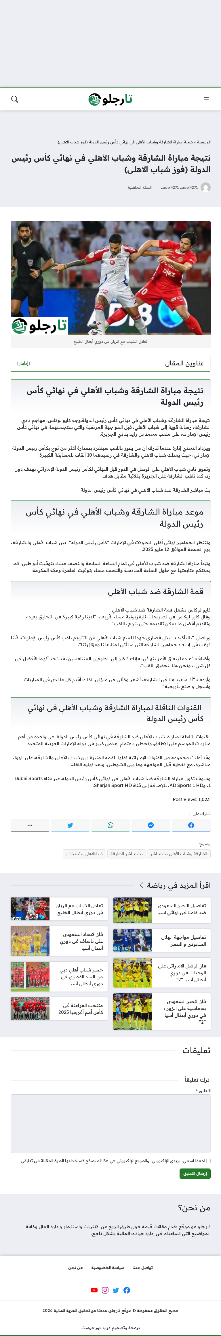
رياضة (156, 885)
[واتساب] (110, 825)
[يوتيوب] (94, 1290)
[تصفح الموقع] (206, 99)
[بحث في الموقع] (15, 99)
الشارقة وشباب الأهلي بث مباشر (178, 853)
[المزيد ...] (30, 825)
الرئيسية (204, 141)
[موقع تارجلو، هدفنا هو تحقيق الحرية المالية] (110, 99)
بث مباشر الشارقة (126, 853)
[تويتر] (70, 825)
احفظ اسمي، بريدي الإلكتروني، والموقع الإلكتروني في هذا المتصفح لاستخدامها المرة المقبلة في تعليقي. (112, 1160)
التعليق (203, 1090)
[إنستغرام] (105, 1290)
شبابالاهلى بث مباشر (84, 853)
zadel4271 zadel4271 (179, 187)
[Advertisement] (110, 40)
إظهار (23, 363)
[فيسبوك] (191, 825)
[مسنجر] (151, 825)
